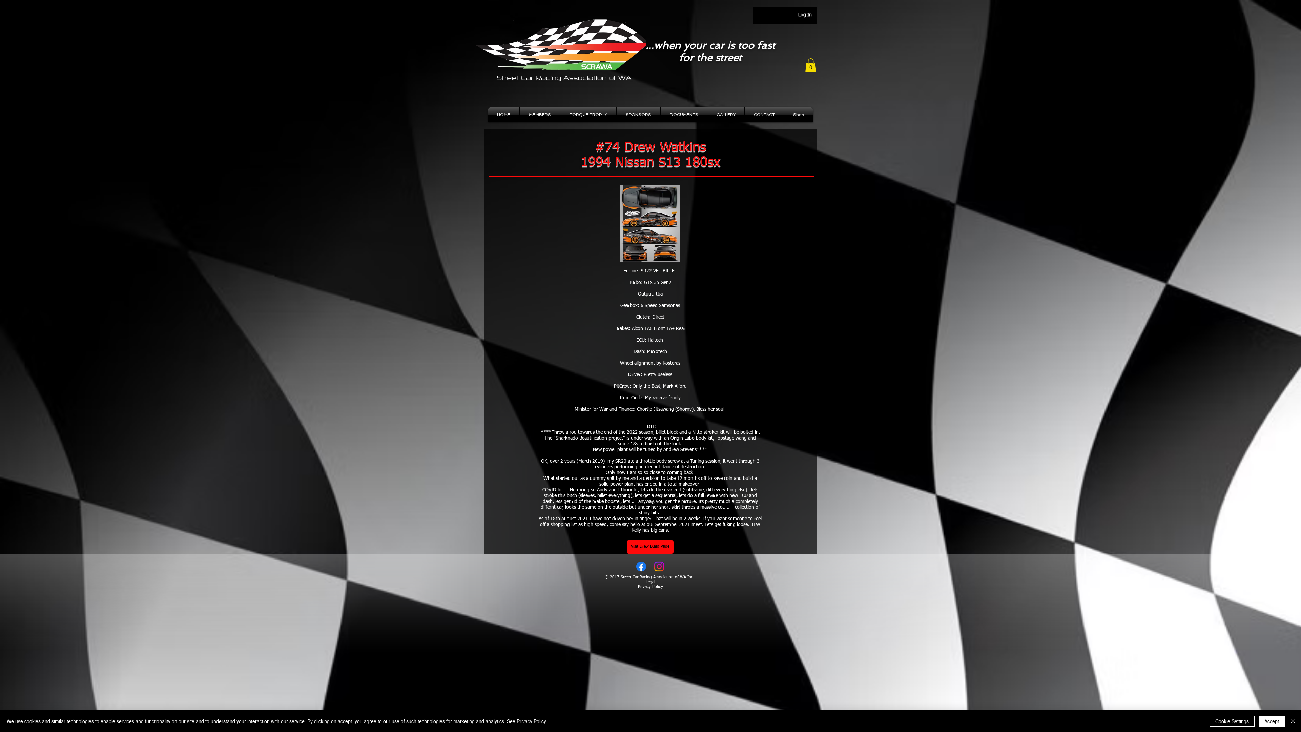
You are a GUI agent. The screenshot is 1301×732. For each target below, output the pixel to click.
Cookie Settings (1232, 721)
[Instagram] (659, 566)
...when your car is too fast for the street (710, 51)
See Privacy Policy (526, 721)
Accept (1271, 721)
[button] (811, 65)
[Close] (1293, 721)
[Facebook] (641, 566)
